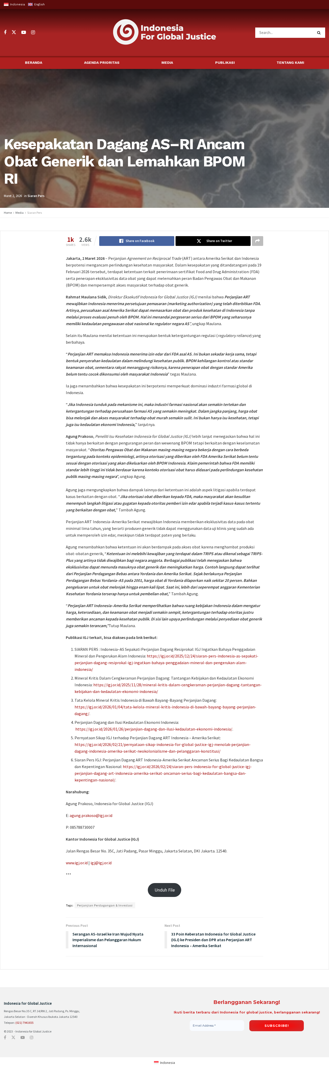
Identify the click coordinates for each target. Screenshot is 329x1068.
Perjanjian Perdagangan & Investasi (105, 905)
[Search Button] (320, 33)
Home (8, 213)
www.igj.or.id (77, 862)
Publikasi (225, 62)
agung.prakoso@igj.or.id (91, 815)
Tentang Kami (290, 62)
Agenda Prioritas (102, 62)
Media (167, 62)
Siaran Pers (36, 196)
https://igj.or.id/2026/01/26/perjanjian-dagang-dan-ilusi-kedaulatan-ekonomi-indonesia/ (153, 729)
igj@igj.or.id (101, 862)
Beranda (33, 62)
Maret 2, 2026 (13, 196)
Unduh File (164, 890)
